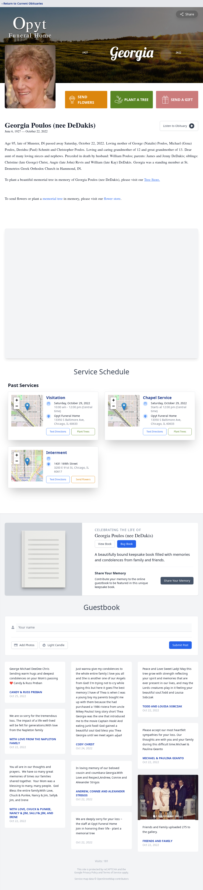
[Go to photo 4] (161, 816)
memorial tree (53, 198)
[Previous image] (141, 797)
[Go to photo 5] (163, 816)
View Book (104, 544)
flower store (112, 198)
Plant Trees (83, 431)
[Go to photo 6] (166, 816)
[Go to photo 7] (168, 816)
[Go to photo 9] (173, 816)
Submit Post (180, 645)
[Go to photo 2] (156, 816)
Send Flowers (83, 479)
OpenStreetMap (106, 879)
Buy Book (127, 544)
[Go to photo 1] (154, 816)
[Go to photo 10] (175, 816)
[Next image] (194, 797)
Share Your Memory (177, 580)
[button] (27, 407)
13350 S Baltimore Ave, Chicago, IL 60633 (69, 422)
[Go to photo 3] (159, 816)
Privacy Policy (90, 872)
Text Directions (58, 431)
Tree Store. (152, 179)
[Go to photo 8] (170, 816)
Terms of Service (112, 872)
